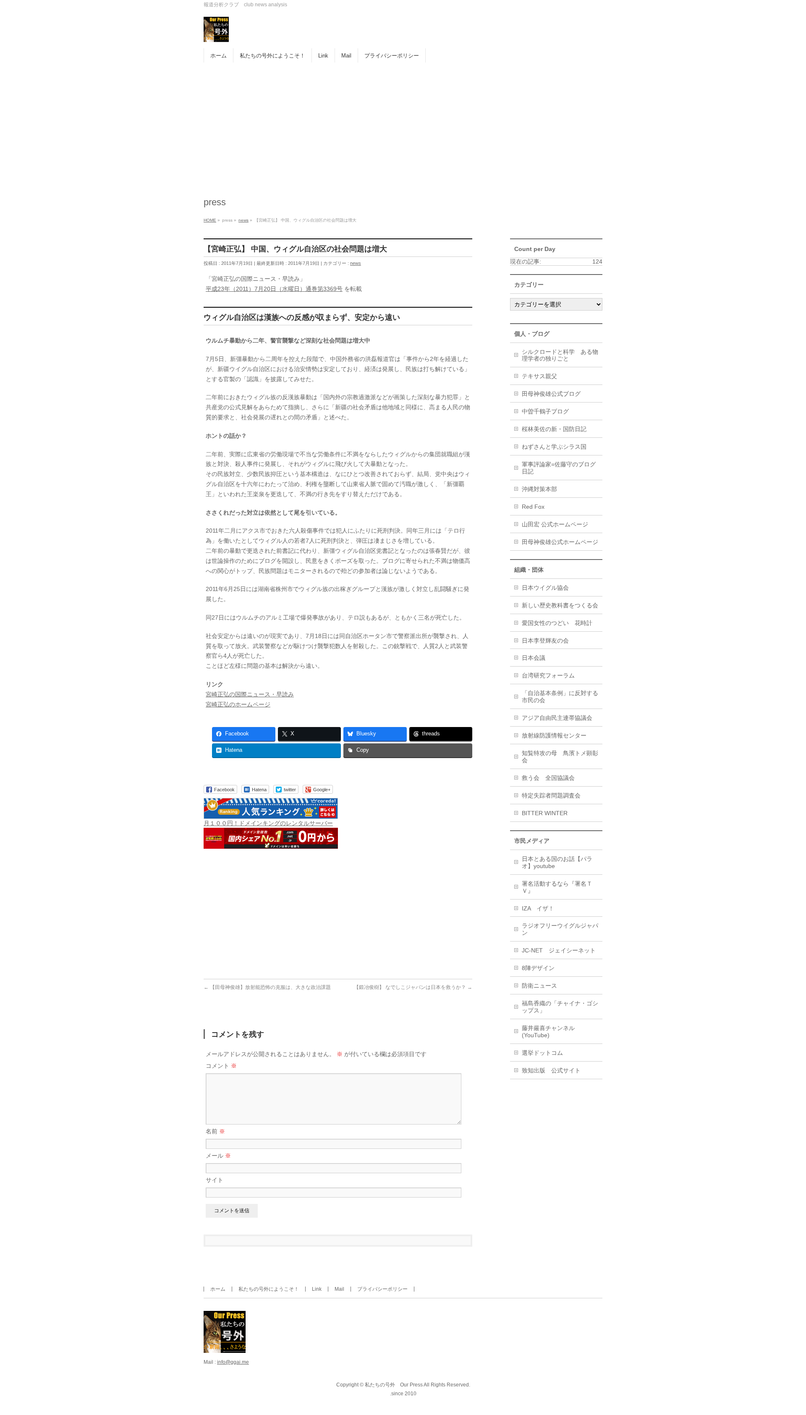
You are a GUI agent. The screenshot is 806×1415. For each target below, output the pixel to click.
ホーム (217, 1289)
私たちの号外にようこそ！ (268, 1289)
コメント (221, 1065)
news (355, 263)
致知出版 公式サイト (551, 1070)
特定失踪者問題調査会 (551, 795)
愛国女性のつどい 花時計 (557, 623)
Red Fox (533, 506)
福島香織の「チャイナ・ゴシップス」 (560, 1007)
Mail (339, 1289)
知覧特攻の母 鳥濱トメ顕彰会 (560, 757)
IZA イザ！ (538, 908)
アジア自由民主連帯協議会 (557, 717)
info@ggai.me (233, 1362)
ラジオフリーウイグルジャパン (560, 929)
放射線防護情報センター (554, 735)
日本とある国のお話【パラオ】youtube (557, 862)
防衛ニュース (539, 985)
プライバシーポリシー (382, 1289)
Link (317, 1289)
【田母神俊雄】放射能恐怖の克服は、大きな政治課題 (267, 987)
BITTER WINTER (545, 813)
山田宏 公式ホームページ (555, 524)
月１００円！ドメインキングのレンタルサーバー (268, 823)
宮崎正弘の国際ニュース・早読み (250, 694)
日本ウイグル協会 (545, 587)
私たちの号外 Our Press (394, 1385)
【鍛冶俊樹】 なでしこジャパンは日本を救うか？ (413, 987)
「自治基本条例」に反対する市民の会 (560, 697)
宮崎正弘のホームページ (238, 704)
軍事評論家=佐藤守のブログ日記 (559, 468)
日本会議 (533, 657)
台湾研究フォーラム (548, 675)
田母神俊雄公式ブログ (551, 393)
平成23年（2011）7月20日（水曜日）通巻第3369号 (274, 288)
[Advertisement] (403, 125)
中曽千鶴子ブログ (545, 411)
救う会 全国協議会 (548, 777)
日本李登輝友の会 (545, 640)
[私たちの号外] (216, 32)
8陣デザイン (538, 968)
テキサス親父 (539, 376)
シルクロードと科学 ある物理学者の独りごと (560, 355)
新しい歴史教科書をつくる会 (560, 605)
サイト (214, 1180)
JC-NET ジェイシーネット (559, 950)
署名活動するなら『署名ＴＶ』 (557, 887)
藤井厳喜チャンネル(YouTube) (548, 1031)
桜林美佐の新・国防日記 (554, 429)
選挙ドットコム (542, 1052)
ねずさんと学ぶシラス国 (554, 446)
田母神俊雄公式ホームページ (560, 542)
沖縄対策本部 (539, 489)
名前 (215, 1131)
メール (218, 1155)
